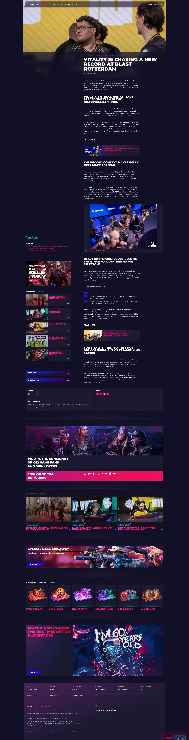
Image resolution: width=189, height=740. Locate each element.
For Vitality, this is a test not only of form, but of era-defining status (47, 255)
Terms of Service (77, 695)
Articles (53, 687)
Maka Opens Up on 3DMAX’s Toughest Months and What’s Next (56, 353)
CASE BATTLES (33, 380)
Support (150, 4)
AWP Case (52, 731)
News (54, 4)
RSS (96, 695)
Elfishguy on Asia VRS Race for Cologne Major (40, 248)
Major (52, 690)
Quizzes (98, 687)
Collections (76, 687)
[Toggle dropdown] (62, 4)
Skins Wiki (132, 4)
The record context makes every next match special (42, 250)
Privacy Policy (54, 695)
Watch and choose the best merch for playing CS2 (49, 631)
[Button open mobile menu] (161, 4)
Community (87, 55)
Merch (139, 4)
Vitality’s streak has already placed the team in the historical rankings (47, 246)
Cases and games (122, 4)
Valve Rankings (100, 690)
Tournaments (146, 687)
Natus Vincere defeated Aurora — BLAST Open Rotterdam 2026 (44, 253)
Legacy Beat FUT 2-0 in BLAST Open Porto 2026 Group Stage (57, 325)
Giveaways (122, 687)
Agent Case (75, 731)
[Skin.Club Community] (38, 4)
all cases (52, 582)
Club (85, 4)
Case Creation (123, 690)
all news (41, 291)
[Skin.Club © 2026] (38, 706)
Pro (96, 700)
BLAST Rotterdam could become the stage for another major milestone (47, 252)
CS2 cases (32, 373)
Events (74, 690)
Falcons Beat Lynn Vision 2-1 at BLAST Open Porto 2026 (56, 311)
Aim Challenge (32, 690)
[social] (96, 710)
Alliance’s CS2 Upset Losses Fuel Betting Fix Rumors (57, 338)
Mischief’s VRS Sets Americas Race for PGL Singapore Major (57, 297)
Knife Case (30, 731)
